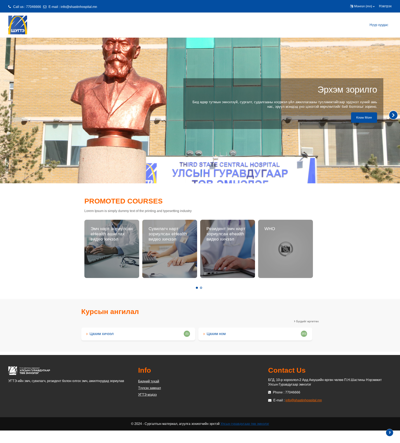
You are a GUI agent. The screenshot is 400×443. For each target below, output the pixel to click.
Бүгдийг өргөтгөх (307, 321)
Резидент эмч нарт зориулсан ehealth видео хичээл (225, 233)
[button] (362, 6)
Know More (364, 117)
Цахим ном (216, 334)
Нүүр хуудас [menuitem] (379, 25)
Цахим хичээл (102, 334)
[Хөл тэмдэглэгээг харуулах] (389, 432)
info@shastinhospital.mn (79, 7)
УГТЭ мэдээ (147, 394)
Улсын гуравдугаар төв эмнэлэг (244, 424)
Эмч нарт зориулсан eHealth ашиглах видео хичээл (112, 233)
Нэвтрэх (385, 6)
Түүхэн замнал (149, 388)
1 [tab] (197, 288)
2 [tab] (201, 288)
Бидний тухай (148, 381)
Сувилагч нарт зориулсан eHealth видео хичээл (168, 233)
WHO (269, 228)
